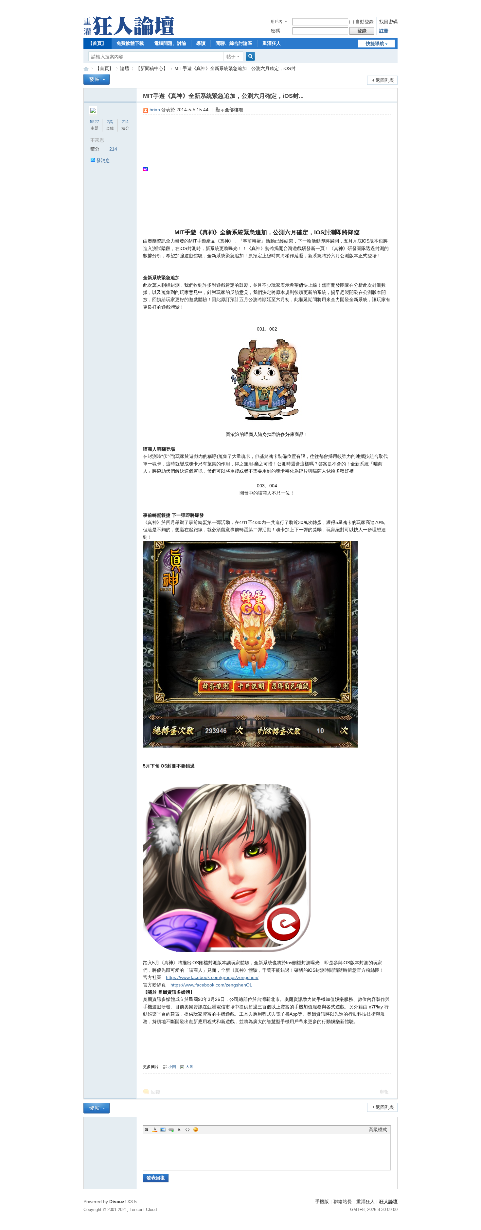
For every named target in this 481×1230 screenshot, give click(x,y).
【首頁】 (97, 43)
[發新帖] (96, 79)
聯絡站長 (342, 1201)
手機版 (322, 1201)
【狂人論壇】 (86, 68)
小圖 (172, 1066)
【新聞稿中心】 (152, 68)
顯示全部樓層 (229, 109)
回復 (155, 1091)
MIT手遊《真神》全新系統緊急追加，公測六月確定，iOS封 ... (237, 68)
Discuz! (117, 1201)
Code (187, 1129)
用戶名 (276, 21)
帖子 (231, 56)
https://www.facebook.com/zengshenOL (211, 984)
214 (125, 121)
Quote (179, 1129)
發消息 (103, 160)
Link (171, 1129)
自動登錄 (364, 21)
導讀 (200, 43)
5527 (94, 121)
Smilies (195, 1129)
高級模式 (378, 1129)
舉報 (384, 1091)
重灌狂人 (271, 43)
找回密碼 (388, 21)
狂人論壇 (388, 1201)
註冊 (383, 30)
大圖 (189, 1066)
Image (163, 1129)
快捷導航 (375, 43)
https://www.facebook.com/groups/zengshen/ (212, 977)
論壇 (124, 68)
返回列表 (385, 80)
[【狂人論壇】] (128, 33)
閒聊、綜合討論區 (234, 43)
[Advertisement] (263, 169)
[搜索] (249, 56)
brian (155, 109)
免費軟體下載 (130, 43)
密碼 (275, 30)
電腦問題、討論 (170, 43)
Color (154, 1129)
